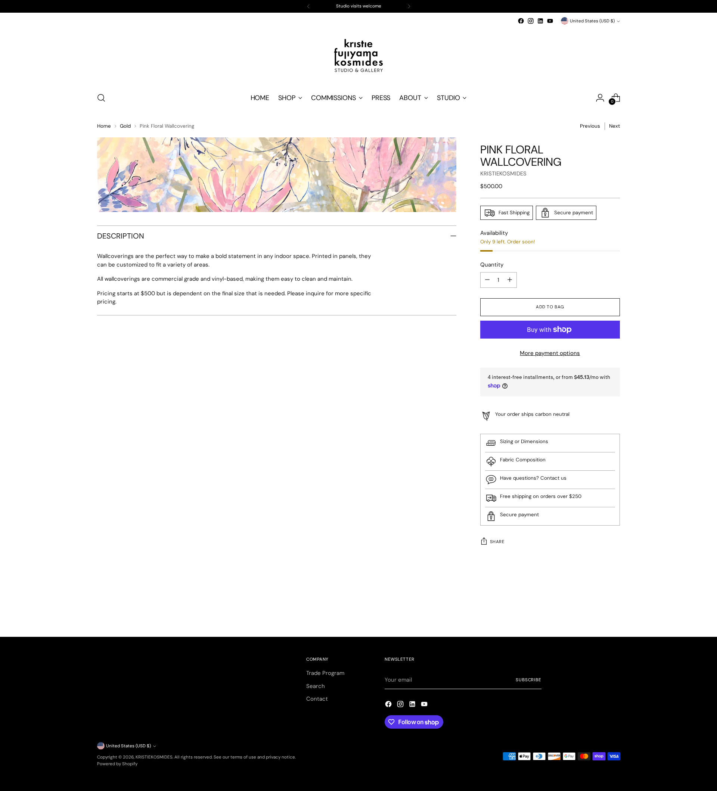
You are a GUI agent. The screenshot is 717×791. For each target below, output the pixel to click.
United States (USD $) (592, 21)
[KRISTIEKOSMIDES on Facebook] (521, 21)
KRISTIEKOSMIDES (503, 173)
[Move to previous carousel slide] (596, 611)
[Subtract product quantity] (487, 280)
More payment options (550, 353)
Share (497, 542)
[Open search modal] (101, 97)
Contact (317, 699)
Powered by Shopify (117, 764)
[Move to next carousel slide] (613, 611)
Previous (590, 126)
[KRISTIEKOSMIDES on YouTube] (550, 21)
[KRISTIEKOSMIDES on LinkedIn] (540, 21)
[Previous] (308, 6)
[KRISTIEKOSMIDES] (358, 55)
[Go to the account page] (600, 97)
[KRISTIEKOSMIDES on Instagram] (530, 21)
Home (104, 126)
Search (315, 686)
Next (614, 126)
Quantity (491, 264)
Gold (125, 126)
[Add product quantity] (509, 280)
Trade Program (325, 673)
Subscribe (528, 680)
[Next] (409, 6)
